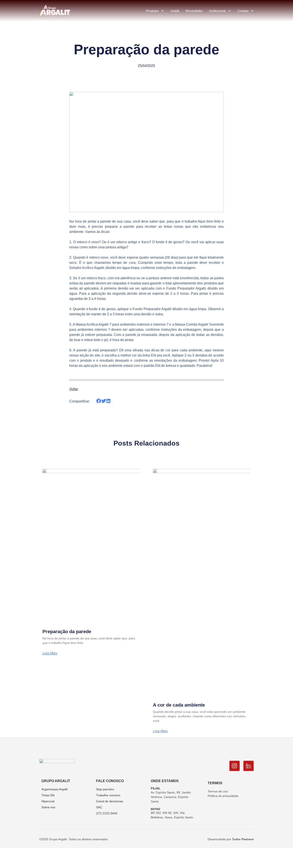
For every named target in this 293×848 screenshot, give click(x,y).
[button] (98, 401)
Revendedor (194, 11)
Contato (242, 11)
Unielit (175, 11)
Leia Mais (49, 653)
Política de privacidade (223, 796)
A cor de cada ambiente (179, 705)
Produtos (152, 11)
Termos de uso (218, 791)
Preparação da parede (66, 631)
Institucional (217, 11)
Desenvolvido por (231, 839)
